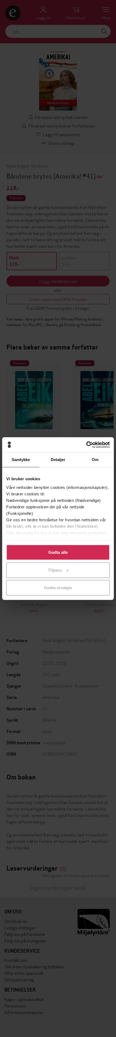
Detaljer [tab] (58, 459)
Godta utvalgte (58, 587)
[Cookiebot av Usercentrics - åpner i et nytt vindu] (86, 444)
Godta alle (58, 552)
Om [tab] (95, 459)
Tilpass (55, 570)
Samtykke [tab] (21, 459)
